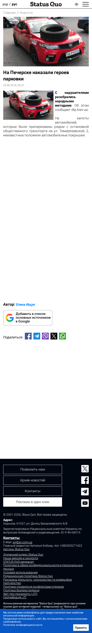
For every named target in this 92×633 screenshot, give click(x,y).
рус (14, 4)
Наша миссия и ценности (20, 558)
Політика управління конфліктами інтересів (33, 586)
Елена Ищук (25, 304)
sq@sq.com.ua (22, 542)
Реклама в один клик (32, 502)
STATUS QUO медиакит (18, 561)
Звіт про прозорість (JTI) (20, 594)
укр (5, 4)
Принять (81, 627)
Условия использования (20, 572)
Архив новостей (32, 480)
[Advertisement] (46, 392)
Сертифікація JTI (14, 597)
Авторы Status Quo (16, 549)
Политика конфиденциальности (22, 624)
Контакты (11, 538)
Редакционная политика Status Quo (28, 576)
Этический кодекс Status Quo (23, 554)
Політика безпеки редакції (21, 590)
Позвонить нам (32, 469)
